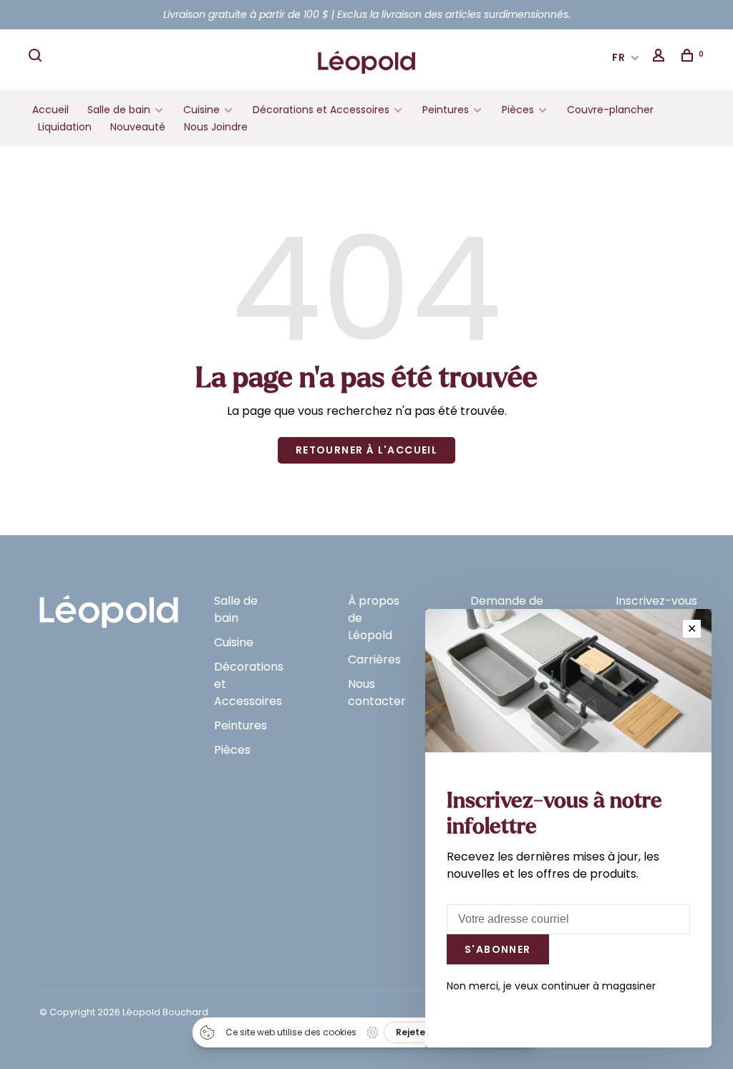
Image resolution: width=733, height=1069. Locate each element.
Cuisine (201, 109)
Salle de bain (118, 109)
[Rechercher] (37, 57)
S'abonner (498, 949)
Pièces (519, 109)
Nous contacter (377, 692)
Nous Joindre (216, 127)
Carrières (374, 659)
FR (619, 57)
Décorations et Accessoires (321, 109)
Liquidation (65, 127)
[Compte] (660, 57)
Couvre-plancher (610, 109)
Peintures (445, 109)
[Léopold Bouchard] (108, 605)
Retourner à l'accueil (366, 450)
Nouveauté (137, 127)
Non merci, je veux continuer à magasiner (551, 986)
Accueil (50, 109)
